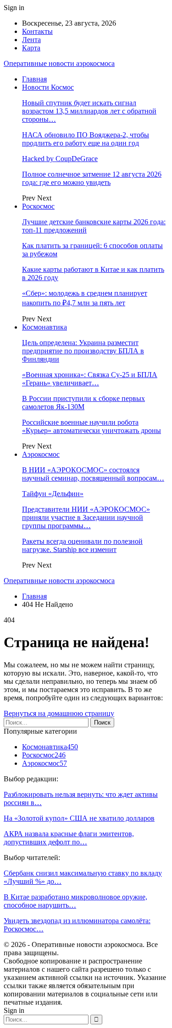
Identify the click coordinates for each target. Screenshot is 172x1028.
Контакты (37, 31)
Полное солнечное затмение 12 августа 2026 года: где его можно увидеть (91, 178)
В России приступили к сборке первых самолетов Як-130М (83, 403)
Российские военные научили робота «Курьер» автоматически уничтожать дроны (91, 426)
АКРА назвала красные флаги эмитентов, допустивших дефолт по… (69, 838)
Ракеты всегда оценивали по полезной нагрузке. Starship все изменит (82, 545)
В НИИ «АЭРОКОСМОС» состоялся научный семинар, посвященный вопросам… (93, 474)
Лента (31, 39)
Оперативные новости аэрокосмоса (59, 63)
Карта (31, 48)
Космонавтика (44, 327)
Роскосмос (38, 206)
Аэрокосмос (41, 454)
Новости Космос (48, 87)
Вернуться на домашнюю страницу (59, 713)
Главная (34, 79)
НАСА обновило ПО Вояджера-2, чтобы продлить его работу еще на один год (85, 139)
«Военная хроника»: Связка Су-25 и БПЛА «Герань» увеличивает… (89, 379)
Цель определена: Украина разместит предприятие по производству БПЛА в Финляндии (83, 351)
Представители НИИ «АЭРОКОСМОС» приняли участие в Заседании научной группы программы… (86, 517)
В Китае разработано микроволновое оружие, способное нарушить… (75, 901)
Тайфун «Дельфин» (52, 494)
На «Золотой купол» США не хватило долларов (79, 818)
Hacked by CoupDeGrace (60, 158)
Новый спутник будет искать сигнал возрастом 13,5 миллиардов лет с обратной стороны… (89, 111)
